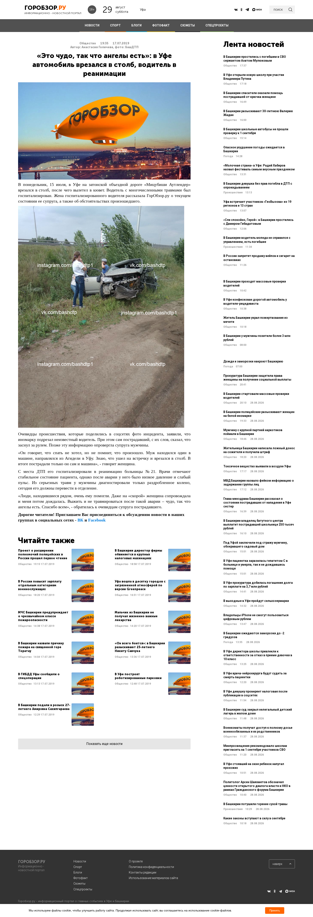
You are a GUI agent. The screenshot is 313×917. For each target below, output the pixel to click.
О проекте (136, 861)
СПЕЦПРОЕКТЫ (216, 25)
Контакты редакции (142, 872)
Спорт (77, 867)
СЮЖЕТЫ (187, 25)
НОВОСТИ (92, 25)
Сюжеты (79, 883)
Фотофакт (80, 878)
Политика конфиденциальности (151, 867)
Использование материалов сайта (153, 878)
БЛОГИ (136, 25)
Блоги (77, 872)
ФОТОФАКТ (161, 25)
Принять (274, 910)
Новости (79, 861)
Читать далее (56, 560)
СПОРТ (115, 25)
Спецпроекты (82, 889)
